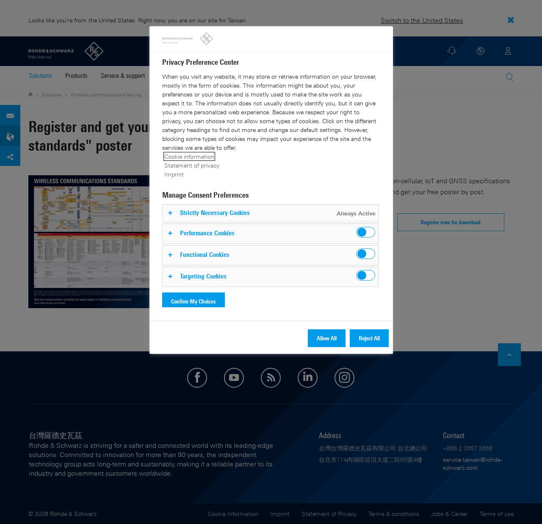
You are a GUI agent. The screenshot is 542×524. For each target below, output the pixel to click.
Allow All (327, 338)
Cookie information (189, 156)
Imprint (174, 174)
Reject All (369, 338)
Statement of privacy (191, 165)
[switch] (365, 232)
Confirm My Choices (193, 301)
